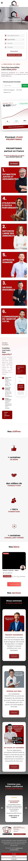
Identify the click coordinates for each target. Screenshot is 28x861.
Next (26, 808)
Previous (2, 808)
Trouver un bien (14, 584)
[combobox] (16, 35)
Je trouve (14, 163)
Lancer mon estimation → (7, 415)
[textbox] (16, 36)
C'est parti (14, 656)
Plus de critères (14, 51)
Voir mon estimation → (20, 387)
